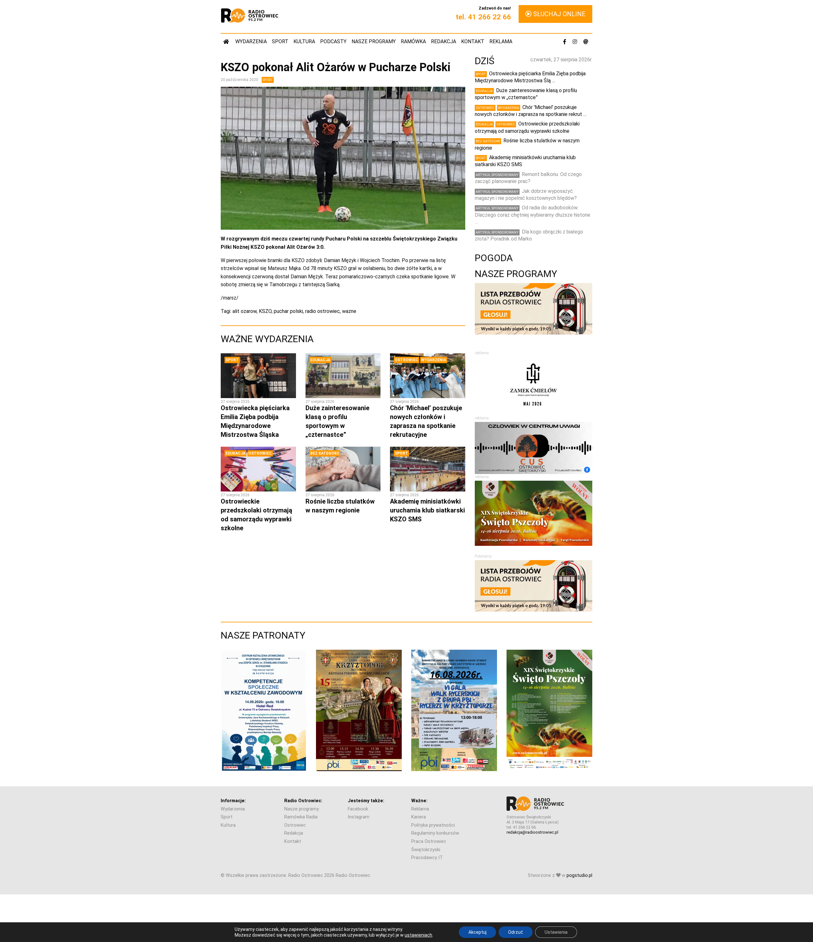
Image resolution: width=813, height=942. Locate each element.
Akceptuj (477, 932)
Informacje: (233, 800)
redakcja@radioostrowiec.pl (532, 832)
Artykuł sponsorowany (497, 175)
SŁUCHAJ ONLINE (559, 14)
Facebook (358, 809)
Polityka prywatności (433, 825)
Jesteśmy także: (366, 800)
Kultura (304, 41)
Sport (280, 41)
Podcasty (333, 41)
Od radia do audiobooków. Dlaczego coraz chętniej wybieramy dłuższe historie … (532, 215)
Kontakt (472, 41)
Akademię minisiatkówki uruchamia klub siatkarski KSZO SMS (427, 510)
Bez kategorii (324, 453)
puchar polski (288, 311)
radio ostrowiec (322, 311)
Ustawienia (556, 932)
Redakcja (443, 41)
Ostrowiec (406, 360)
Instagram (358, 817)
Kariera (418, 817)
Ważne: (419, 800)
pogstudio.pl (579, 875)
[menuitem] (227, 41)
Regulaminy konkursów (435, 833)
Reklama (500, 41)
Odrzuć (515, 932)
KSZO (265, 311)
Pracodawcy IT (427, 857)
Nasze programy (374, 41)
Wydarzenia (251, 41)
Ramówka (413, 41)
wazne (349, 311)
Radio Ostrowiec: (303, 800)
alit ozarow (244, 311)
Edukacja (320, 360)
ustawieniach (418, 935)
